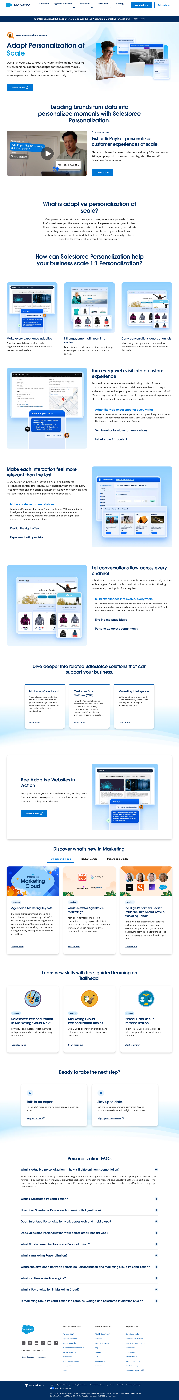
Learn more (102, 172)
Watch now (17, 946)
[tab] (60, 859)
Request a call (34, 1118)
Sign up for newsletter (109, 1118)
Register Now (139, 19)
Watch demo (18, 87)
